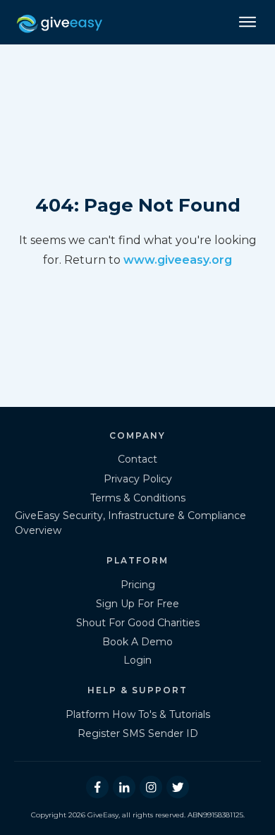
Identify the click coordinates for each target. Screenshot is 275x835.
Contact (137, 459)
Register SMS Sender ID (138, 733)
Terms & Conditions (137, 498)
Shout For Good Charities (138, 622)
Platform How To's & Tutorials (138, 714)
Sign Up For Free (137, 603)
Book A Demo (137, 641)
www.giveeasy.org (177, 260)
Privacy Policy (138, 479)
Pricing (138, 584)
